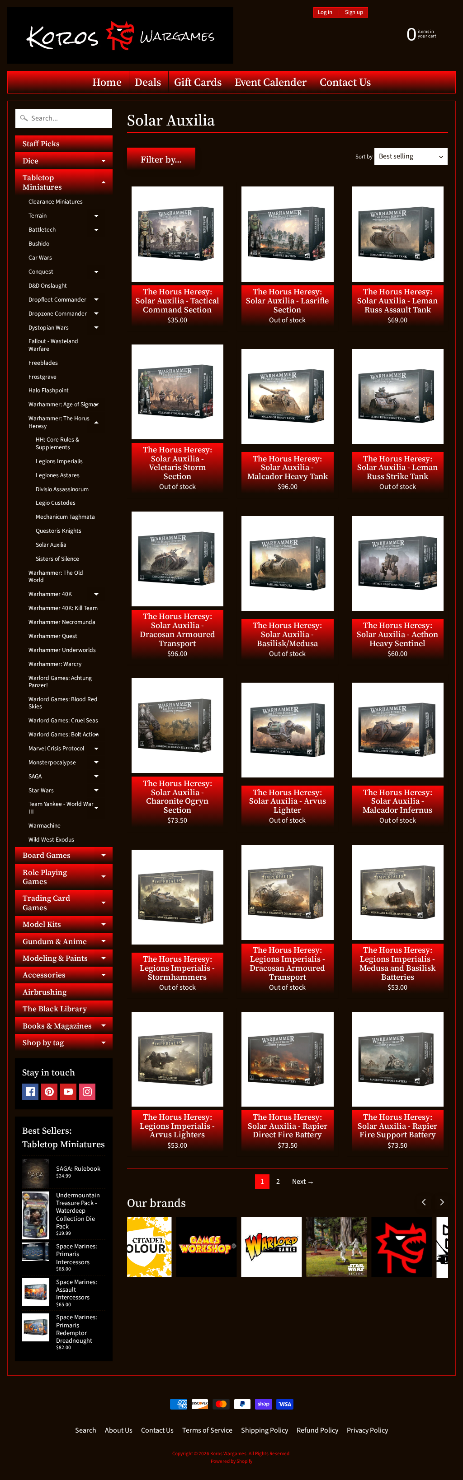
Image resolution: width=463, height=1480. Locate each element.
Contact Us (345, 81)
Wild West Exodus (51, 839)
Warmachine (44, 825)
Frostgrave (42, 376)
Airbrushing (44, 992)
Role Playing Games (68, 877)
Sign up (354, 12)
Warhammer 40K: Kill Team (63, 608)
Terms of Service (207, 1430)
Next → (303, 1182)
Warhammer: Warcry (54, 664)
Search (85, 1430)
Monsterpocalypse (66, 764)
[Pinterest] (49, 1092)
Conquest (66, 273)
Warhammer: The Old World (55, 576)
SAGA (66, 778)
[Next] (441, 1202)
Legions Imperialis (59, 461)
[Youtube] (68, 1092)
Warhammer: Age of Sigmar (66, 406)
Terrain (66, 217)
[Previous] (424, 1202)
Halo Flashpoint (48, 390)
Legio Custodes (56, 502)
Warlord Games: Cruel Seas (63, 720)
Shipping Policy (264, 1430)
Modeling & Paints (68, 959)
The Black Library (55, 1008)
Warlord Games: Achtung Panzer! (60, 681)
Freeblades (43, 362)
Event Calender (271, 81)
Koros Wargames (228, 1453)
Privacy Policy (367, 1430)
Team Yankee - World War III (66, 808)
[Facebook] (30, 1092)
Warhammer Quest (52, 636)
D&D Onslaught (47, 285)
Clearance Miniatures (55, 201)
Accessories (68, 976)
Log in (325, 12)
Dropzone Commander (66, 315)
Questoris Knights (58, 530)
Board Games (68, 857)
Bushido (38, 243)
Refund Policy (317, 1430)
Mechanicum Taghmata (65, 516)
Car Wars (40, 257)
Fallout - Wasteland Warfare (53, 345)
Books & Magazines (68, 1027)
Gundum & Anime (68, 942)
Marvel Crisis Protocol (66, 750)
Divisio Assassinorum (62, 489)
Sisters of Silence (57, 558)
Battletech (66, 231)
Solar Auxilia (51, 544)
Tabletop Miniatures (68, 182)
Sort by (364, 157)
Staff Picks (41, 143)
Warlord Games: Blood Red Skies (63, 703)
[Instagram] (87, 1092)
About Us (118, 1430)
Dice (68, 162)
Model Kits (68, 926)
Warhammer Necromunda (61, 622)
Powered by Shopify (231, 1461)
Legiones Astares (58, 475)
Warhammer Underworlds (62, 650)
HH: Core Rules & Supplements (57, 443)
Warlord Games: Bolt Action (66, 736)
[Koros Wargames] (120, 35)
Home (107, 81)
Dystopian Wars (66, 329)
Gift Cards (198, 81)
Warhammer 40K (66, 595)
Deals (148, 81)
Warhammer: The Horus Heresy (66, 422)
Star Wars (66, 792)
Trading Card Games (68, 903)
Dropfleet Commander (66, 301)
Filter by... (161, 159)
